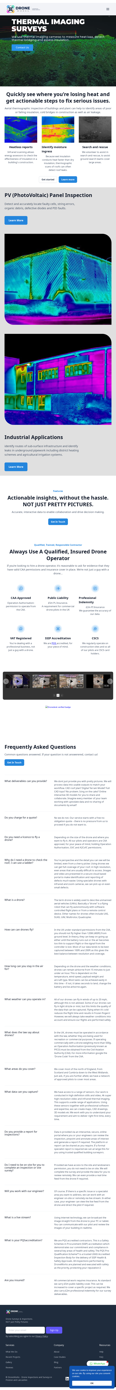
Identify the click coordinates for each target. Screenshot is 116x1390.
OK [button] (92, 1383)
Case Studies (60, 1357)
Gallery (9, 1362)
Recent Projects (13, 1357)
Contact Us (22, 47)
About (56, 1351)
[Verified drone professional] (58, 707)
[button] (107, 9)
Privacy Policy (41, 1336)
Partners (58, 1367)
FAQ (101, 1357)
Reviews (9, 1367)
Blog (56, 1362)
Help (101, 1351)
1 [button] (54, 695)
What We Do (11, 1351)
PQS (54, 643)
